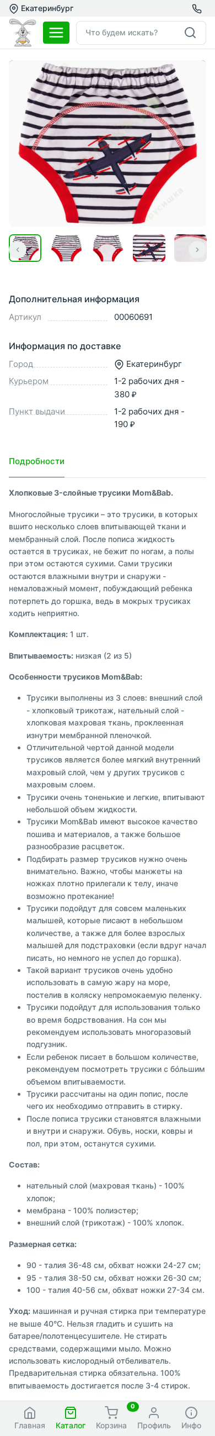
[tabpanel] (107, 939)
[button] (70, 1419)
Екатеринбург (46, 8)
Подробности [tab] (36, 461)
